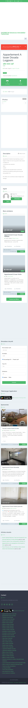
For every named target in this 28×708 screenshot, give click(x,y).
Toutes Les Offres (14, 299)
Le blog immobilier (6, 667)
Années (5, 377)
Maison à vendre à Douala (8, 655)
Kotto (9, 276)
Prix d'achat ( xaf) (6, 347)
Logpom (14, 68)
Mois (10, 377)
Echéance (4, 371)
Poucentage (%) (7, 359)
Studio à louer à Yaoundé (7, 646)
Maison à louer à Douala (7, 652)
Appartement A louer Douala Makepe (13, 235)
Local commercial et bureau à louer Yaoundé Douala (13, 662)
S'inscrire (20, 1)
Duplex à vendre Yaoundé (8, 626)
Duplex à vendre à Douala (8, 624)
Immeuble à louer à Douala (8, 634)
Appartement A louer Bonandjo (10, 467)
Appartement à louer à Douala (9, 615)
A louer (22, 231)
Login (16, 1)
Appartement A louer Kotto (13, 274)
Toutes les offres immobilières (9, 666)
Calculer (14, 382)
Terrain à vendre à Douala (8, 627)
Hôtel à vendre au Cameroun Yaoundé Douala (12, 664)
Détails (22, 251)
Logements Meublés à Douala (8, 648)
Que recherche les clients (8, 671)
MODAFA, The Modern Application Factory (17, 682)
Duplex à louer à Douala (7, 622)
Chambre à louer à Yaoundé (8, 619)
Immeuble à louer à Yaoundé (8, 636)
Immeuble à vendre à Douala (8, 631)
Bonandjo (9, 469)
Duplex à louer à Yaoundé (7, 620)
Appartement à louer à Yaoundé (9, 613)
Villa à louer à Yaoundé (7, 638)
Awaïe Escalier (12, 430)
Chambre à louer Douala (7, 617)
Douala (17, 68)
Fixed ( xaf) (16, 359)
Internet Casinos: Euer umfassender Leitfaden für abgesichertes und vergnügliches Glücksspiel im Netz (13, 543)
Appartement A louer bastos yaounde (12, 506)
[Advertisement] (14, 16)
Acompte (4, 353)
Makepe (13, 238)
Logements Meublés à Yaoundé (9, 650)
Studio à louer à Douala (7, 645)
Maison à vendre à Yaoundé (8, 657)
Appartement (14, 75)
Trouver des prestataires (7, 669)
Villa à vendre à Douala (7, 641)
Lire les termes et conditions (8, 673)
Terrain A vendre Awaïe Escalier (10, 428)
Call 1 (8, 201)
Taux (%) (4, 363)
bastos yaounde (13, 508)
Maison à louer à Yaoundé (7, 653)
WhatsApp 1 (17, 198)
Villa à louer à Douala (7, 640)
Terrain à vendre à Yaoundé (8, 629)
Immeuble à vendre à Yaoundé (9, 633)
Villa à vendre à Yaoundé (7, 643)
